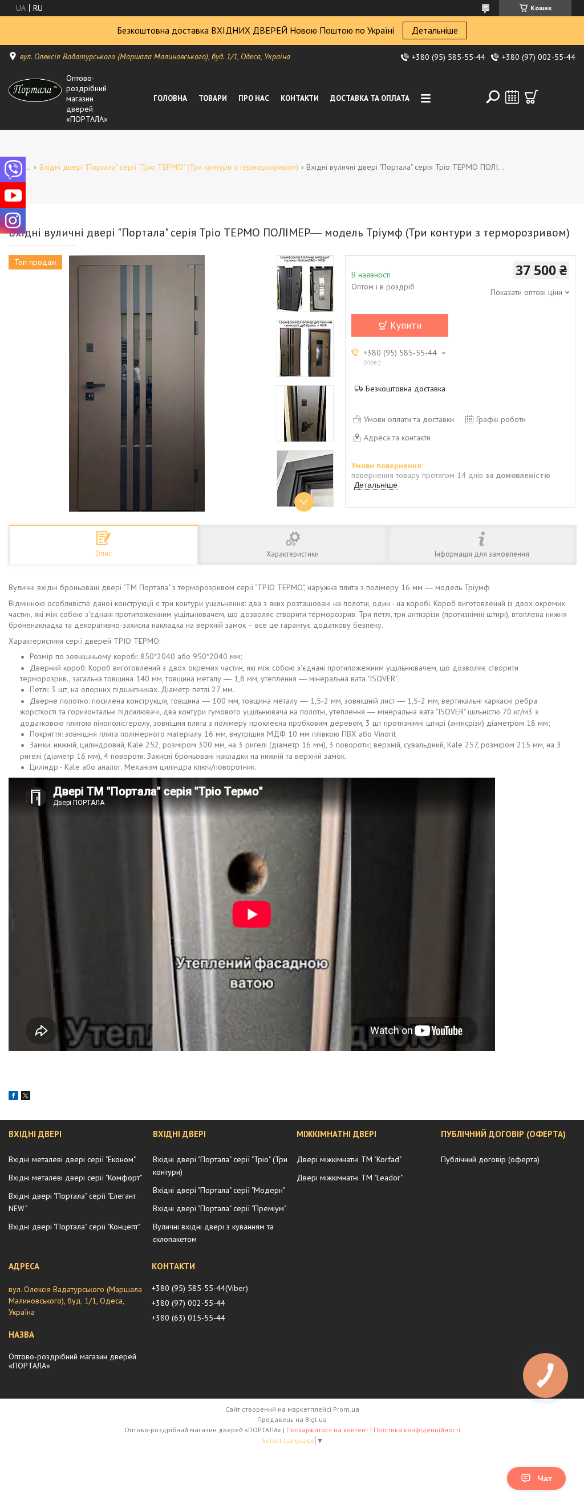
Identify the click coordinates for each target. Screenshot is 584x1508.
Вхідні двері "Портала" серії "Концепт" (74, 1226)
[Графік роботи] (512, 97)
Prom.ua (346, 1409)
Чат (545, 1478)
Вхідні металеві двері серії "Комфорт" (75, 1177)
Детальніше (435, 30)
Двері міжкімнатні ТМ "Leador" (350, 1177)
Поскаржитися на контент (327, 1429)
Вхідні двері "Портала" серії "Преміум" (219, 1208)
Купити (405, 325)
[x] (25, 1097)
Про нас (253, 98)
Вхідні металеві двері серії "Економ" (72, 1159)
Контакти (300, 98)
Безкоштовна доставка (405, 388)
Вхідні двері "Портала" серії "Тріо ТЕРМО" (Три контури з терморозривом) (168, 166)
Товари (212, 98)
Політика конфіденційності (417, 1429)
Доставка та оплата (369, 98)
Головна (170, 98)
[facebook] (13, 1097)
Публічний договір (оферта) (490, 1159)
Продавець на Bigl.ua (292, 1419)
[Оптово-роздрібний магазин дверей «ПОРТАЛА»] (35, 98)
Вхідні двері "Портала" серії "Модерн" (219, 1190)
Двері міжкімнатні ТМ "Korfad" (349, 1159)
